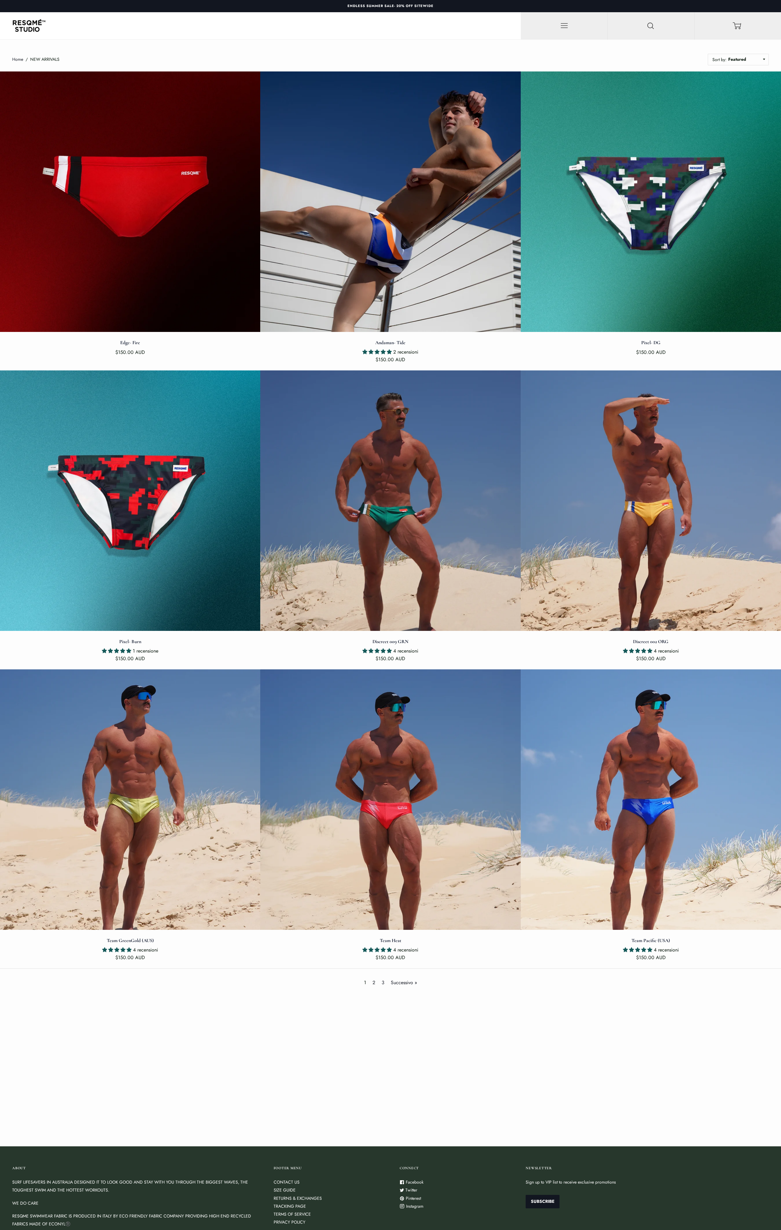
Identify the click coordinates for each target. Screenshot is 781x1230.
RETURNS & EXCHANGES (298, 1198)
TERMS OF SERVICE (292, 1214)
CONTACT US (287, 1182)
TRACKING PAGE (290, 1206)
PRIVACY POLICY (289, 1222)
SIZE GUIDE (285, 1190)
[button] (377, 351)
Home (17, 59)
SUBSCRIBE (542, 1201)
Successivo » (404, 982)
